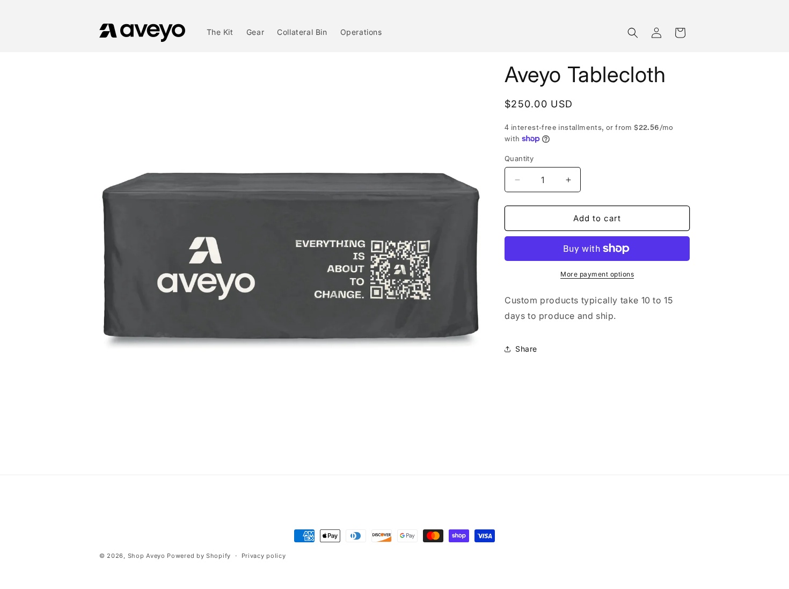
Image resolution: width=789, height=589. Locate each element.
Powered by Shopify (199, 555)
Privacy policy (264, 555)
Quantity (519, 158)
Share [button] (526, 348)
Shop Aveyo (146, 555)
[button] (633, 33)
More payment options (597, 274)
